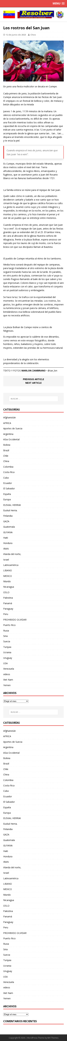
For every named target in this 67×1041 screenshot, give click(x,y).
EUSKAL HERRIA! (12, 505)
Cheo (33, 34)
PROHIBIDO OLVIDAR (15, 619)
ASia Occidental (11, 439)
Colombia (8, 466)
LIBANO (7, 570)
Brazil (6, 450)
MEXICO (7, 575)
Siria (5, 636)
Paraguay (8, 608)
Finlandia (8, 515)
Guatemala (9, 526)
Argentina (8, 434)
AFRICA (7, 423)
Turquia (7, 646)
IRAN (6, 548)
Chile (5, 455)
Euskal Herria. (10, 510)
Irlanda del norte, (12, 554)
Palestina (8, 597)
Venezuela (8, 668)
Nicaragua (8, 586)
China (6, 461)
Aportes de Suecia (12, 428)
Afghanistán (9, 417)
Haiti (5, 537)
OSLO (6, 592)
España (7, 494)
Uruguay (7, 657)
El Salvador (9, 488)
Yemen (7, 685)
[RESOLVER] (33, 14)
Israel (6, 559)
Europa (7, 499)
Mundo (7, 581)
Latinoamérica (10, 565)
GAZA (6, 521)
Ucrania (7, 652)
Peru (5, 614)
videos (6, 674)
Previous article (33, 379)
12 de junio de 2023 (16, 34)
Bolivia (6, 444)
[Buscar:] (33, 399)
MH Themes (52, 1037)
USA (5, 663)
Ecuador (7, 483)
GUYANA (8, 532)
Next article (33, 382)
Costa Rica (8, 472)
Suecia (6, 641)
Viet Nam (8, 679)
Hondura (7, 543)
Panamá (7, 603)
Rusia (6, 630)
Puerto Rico (9, 625)
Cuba (6, 477)
